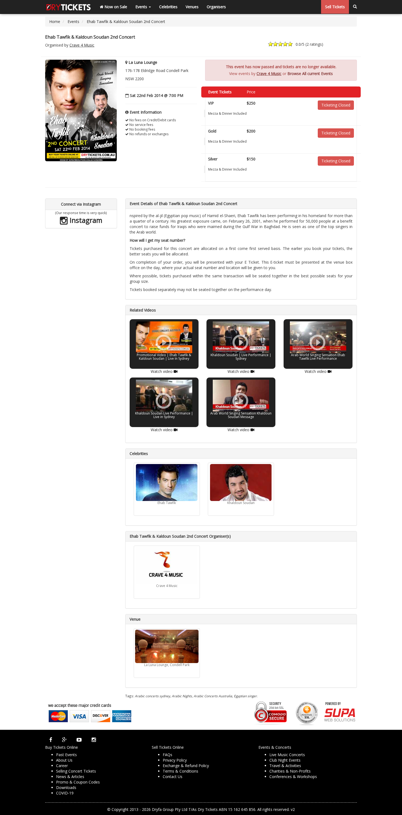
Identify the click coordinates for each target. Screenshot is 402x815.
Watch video (161, 371)
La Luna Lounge (143, 62)
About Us (64, 760)
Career (62, 765)
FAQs (167, 754)
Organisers (216, 6)
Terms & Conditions (180, 771)
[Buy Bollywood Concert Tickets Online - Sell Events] (68, 7)
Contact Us (172, 776)
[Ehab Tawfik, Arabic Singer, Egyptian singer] (167, 482)
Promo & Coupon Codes (78, 782)
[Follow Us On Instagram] (94, 739)
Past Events (66, 754)
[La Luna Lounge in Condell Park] (167, 646)
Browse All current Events (310, 73)
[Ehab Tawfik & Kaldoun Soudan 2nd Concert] (81, 110)
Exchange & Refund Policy (186, 765)
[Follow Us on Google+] (64, 739)
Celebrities (168, 6)
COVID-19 (65, 793)
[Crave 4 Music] (167, 565)
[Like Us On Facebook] (50, 739)
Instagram (85, 220)
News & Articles (70, 776)
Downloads (66, 787)
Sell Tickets (335, 6)
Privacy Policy (175, 760)
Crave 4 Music (81, 45)
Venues (192, 6)
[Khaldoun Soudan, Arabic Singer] (241, 482)
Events (141, 6)
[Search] (355, 7)
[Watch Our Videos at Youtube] (79, 739)
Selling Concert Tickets (76, 771)
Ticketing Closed (335, 105)
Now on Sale (115, 6)
